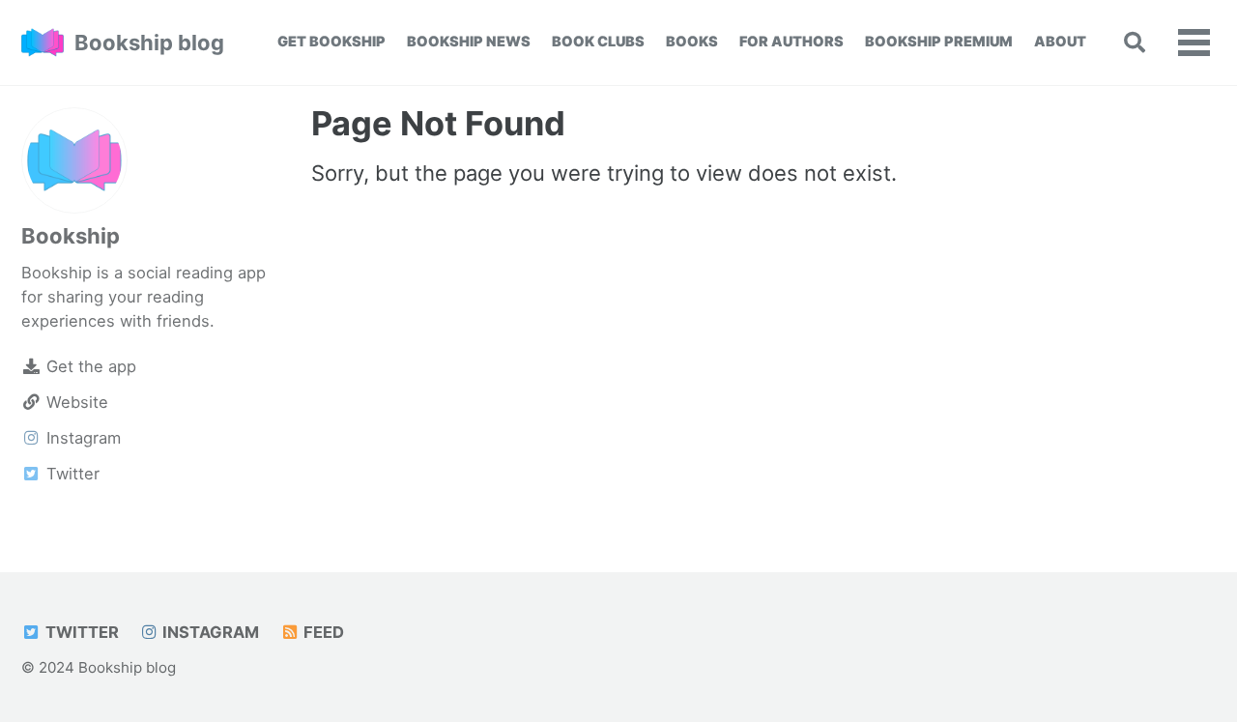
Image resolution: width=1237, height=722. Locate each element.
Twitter (80, 632)
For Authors (791, 41)
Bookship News (469, 41)
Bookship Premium (939, 41)
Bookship (70, 235)
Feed (322, 632)
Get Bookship (331, 41)
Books (692, 41)
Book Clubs (598, 41)
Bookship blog (149, 42)
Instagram (208, 632)
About (1060, 41)
